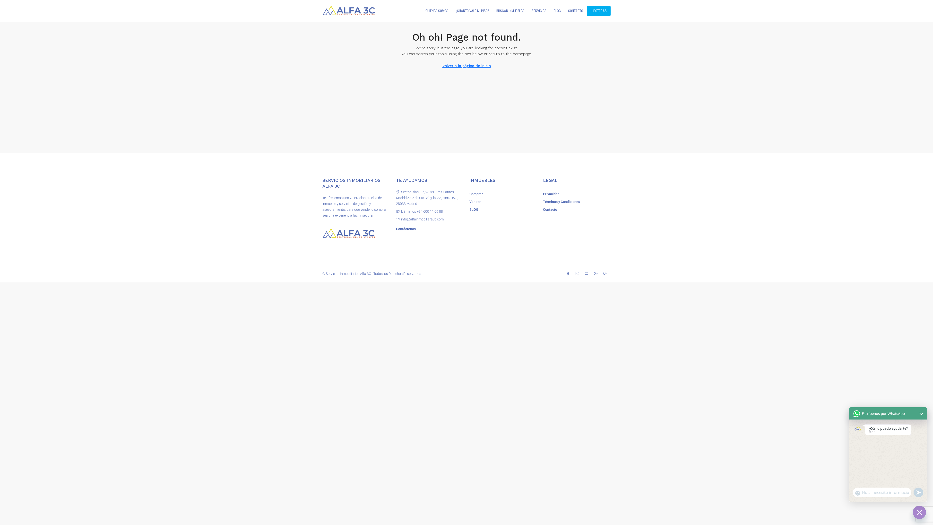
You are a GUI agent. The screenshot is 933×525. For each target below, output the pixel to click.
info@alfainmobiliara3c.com (422, 219)
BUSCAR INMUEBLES (510, 11)
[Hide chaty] (919, 512)
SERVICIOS (539, 11)
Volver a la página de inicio (466, 66)
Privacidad (551, 194)
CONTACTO (575, 11)
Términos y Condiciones (561, 202)
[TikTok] (606, 274)
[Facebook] (569, 274)
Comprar (476, 194)
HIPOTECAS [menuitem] (599, 11)
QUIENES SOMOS (436, 11)
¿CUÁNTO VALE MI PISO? (472, 11)
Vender (475, 202)
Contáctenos (406, 229)
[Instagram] (578, 274)
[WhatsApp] (596, 274)
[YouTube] (587, 274)
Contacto (550, 209)
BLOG (557, 11)
